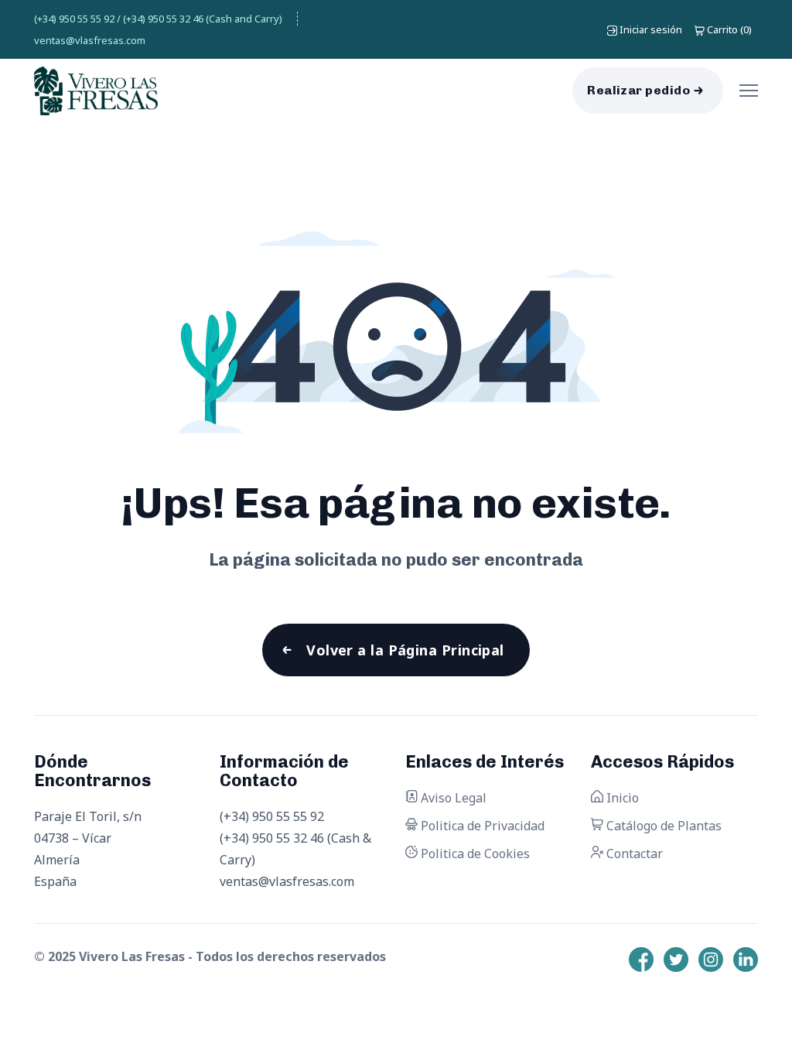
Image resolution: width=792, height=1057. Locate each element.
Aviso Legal (452, 797)
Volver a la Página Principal (405, 650)
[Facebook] (641, 959)
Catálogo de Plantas (662, 825)
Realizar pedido (638, 90)
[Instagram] (710, 959)
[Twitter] (676, 959)
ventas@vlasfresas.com (89, 40)
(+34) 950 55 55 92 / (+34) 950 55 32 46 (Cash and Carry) (158, 19)
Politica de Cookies (474, 853)
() (729, 29)
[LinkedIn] (745, 959)
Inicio (621, 797)
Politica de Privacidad (481, 825)
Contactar (633, 853)
